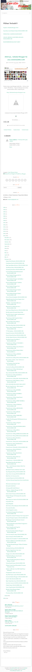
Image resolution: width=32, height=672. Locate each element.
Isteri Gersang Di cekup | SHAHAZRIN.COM (16, 534)
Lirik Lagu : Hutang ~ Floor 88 (11, 622)
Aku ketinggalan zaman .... (12, 510)
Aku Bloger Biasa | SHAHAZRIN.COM (15, 267)
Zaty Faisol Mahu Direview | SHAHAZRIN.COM (17, 310)
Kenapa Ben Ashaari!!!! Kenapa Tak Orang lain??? (17, 515)
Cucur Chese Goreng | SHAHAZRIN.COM (15, 474)
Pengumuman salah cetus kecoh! (13, 572)
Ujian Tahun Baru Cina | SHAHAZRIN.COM (16, 581)
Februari (6, 259)
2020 (4, 216)
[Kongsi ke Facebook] (8, 122)
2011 (4, 235)
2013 (4, 231)
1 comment (23, 62)
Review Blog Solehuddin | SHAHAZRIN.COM (16, 297)
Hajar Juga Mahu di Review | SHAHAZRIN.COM (17, 265)
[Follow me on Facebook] (7, 180)
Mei (5, 252)
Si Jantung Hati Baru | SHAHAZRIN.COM (15, 269)
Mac (6, 257)
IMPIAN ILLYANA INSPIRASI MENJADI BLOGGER (14, 611)
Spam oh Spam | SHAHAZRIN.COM (14, 536)
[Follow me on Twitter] (10, 180)
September (7, 244)
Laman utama (16, 129)
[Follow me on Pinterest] (16, 180)
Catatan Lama (25, 129)
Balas (10, 147)
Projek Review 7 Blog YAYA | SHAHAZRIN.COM (17, 441)
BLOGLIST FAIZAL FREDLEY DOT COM (15, 469)
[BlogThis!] (5, 122)
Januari (6, 595)
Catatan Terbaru (7, 129)
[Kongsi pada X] (7, 122)
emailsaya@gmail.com (13, 199)
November (7, 239)
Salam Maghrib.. (9, 503)
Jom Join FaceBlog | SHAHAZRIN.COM (15, 367)
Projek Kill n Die (9, 501)
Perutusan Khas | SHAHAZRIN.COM (14, 593)
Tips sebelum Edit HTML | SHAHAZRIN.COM (16, 372)
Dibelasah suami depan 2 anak (13, 483)
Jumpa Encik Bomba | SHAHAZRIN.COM (15, 261)
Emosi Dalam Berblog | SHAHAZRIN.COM (16, 335)
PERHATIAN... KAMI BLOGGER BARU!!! (12, 34)
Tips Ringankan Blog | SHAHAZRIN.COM (15, 471)
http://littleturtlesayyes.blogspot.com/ (16, 92)
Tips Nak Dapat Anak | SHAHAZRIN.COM (16, 574)
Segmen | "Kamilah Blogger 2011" (11, 27)
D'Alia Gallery (8, 620)
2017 (4, 222)
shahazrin (11, 62)
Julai (6, 248)
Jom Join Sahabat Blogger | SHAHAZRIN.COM (16, 576)
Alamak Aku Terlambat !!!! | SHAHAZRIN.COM (17, 538)
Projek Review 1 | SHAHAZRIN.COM (14, 460)
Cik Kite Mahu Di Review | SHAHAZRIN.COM (16, 337)
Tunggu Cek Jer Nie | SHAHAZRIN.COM (15, 553)
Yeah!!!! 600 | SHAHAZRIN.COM (13, 578)
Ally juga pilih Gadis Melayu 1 (13, 488)
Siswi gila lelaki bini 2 (11, 486)
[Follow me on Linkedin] (19, 180)
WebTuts (12, 669)
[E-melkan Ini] (4, 122)
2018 (4, 220)
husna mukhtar (13, 139)
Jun (5, 250)
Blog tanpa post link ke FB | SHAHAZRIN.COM (17, 499)
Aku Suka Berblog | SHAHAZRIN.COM (15, 548)
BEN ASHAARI (8, 604)
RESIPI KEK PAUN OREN (10, 617)
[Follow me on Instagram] (22, 180)
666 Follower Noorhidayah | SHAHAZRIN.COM (17, 505)
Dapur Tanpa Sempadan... (11, 615)
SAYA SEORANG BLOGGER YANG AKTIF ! (16, 384)
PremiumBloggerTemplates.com (16, 670)
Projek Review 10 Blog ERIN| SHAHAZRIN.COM (17, 433)
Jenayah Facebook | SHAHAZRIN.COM (15, 333)
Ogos (6, 246)
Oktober (7, 242)
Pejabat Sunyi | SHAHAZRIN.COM (14, 585)
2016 (4, 224)
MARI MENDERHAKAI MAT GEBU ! (11, 42)
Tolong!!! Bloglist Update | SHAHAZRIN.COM (17, 517)
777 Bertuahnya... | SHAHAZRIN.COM (14, 331)
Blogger (25, 667)
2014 (4, 229)
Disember (7, 237)
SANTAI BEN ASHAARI (11, 625)
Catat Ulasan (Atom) (13, 172)
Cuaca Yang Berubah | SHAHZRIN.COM (15, 587)
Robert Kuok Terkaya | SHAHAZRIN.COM (15, 493)
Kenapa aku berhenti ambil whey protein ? (14, 606)
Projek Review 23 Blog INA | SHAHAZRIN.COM (17, 378)
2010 (4, 598)
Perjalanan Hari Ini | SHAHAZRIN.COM (15, 263)
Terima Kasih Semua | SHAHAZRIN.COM (15, 563)
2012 (4, 233)
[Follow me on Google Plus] (13, 180)
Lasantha (23, 669)
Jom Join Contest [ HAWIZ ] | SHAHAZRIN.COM (17, 583)
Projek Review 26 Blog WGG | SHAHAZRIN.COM (17, 357)
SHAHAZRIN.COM (15, 667)
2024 (4, 209)
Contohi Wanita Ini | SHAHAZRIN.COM (15, 478)
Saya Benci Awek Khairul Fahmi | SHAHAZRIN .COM (15, 30)
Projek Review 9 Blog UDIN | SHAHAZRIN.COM (17, 435)
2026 (4, 207)
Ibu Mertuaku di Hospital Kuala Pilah (14, 312)
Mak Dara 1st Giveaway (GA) (12, 476)
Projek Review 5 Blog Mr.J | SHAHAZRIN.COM (16, 447)
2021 (4, 214)
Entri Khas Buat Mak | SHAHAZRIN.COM (15, 325)
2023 (4, 211)
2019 (4, 218)
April (6, 255)
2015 (4, 227)
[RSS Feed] (25, 180)
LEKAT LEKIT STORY (10, 609)
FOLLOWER (22, 125)
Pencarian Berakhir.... (11, 508)
